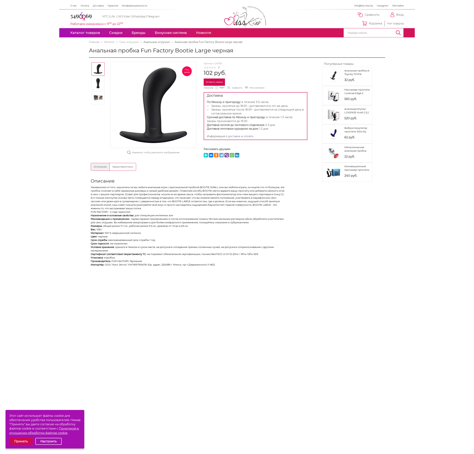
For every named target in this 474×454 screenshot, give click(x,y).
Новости (203, 33)
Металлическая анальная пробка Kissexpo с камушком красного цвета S (357, 149)
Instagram (382, 5)
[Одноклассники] (216, 155)
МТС (105, 16)
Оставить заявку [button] (214, 82)
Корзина (375, 23)
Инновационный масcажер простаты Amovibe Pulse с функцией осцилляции (356, 168)
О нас (73, 5)
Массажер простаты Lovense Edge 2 (357, 91)
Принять (21, 441)
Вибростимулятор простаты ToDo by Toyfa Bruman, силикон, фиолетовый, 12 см (355, 129)
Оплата (85, 5)
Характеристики (122, 166)
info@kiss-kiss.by (363, 5)
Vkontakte (398, 5)
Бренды (139, 33)
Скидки (115, 33)
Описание (100, 166)
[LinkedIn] (237, 155)
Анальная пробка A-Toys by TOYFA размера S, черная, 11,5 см (357, 72)
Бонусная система (171, 33)
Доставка (98, 5)
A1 (120, 16)
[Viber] (226, 155)
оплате (248, 136)
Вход (400, 14)
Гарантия (112, 5)
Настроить (48, 441)
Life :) (113, 16)
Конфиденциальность (134, 5)
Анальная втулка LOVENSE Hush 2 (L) (356, 110)
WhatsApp (139, 16)
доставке (234, 136)
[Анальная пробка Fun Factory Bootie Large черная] (153, 104)
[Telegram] (221, 155)
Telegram (153, 16)
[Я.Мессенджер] (206, 155)
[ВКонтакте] (211, 155)
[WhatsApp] (232, 155)
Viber (126, 16)
